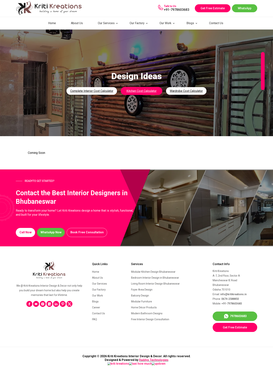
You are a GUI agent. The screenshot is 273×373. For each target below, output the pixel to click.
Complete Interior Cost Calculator (91, 91)
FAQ (94, 319)
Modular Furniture (141, 301)
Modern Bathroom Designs (146, 313)
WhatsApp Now (50, 232)
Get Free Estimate (213, 8)
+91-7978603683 (176, 10)
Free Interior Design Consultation (150, 319)
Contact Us (216, 23)
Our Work (165, 23)
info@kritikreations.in (233, 294)
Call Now (26, 232)
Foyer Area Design (141, 289)
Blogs (190, 23)
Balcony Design (140, 295)
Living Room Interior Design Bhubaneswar (155, 283)
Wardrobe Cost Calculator (186, 91)
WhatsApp (244, 8)
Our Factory (137, 23)
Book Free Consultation (87, 232)
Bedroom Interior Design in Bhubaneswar (155, 277)
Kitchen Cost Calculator (141, 91)
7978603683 (238, 316)
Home (52, 23)
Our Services (106, 23)
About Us (77, 23)
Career (96, 307)
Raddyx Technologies (153, 360)
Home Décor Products (144, 307)
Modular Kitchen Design (153, 271)
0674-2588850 (230, 298)
